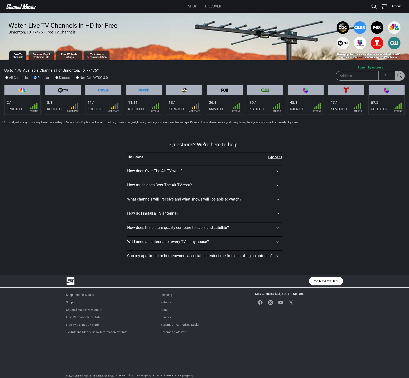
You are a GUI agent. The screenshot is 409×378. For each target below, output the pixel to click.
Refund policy (126, 375)
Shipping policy (185, 375)
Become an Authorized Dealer (180, 324)
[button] (192, 6)
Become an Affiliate (173, 332)
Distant (64, 78)
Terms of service (164, 375)
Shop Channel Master (80, 295)
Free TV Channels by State (83, 317)
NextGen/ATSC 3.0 (94, 78)
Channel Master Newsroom (84, 309)
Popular (43, 78)
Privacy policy (144, 375)
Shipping (166, 295)
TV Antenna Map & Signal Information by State (96, 332)
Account (397, 6)
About (165, 309)
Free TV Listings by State (82, 324)
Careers (166, 317)
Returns (166, 302)
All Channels (18, 78)
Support (71, 302)
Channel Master (83, 375)
